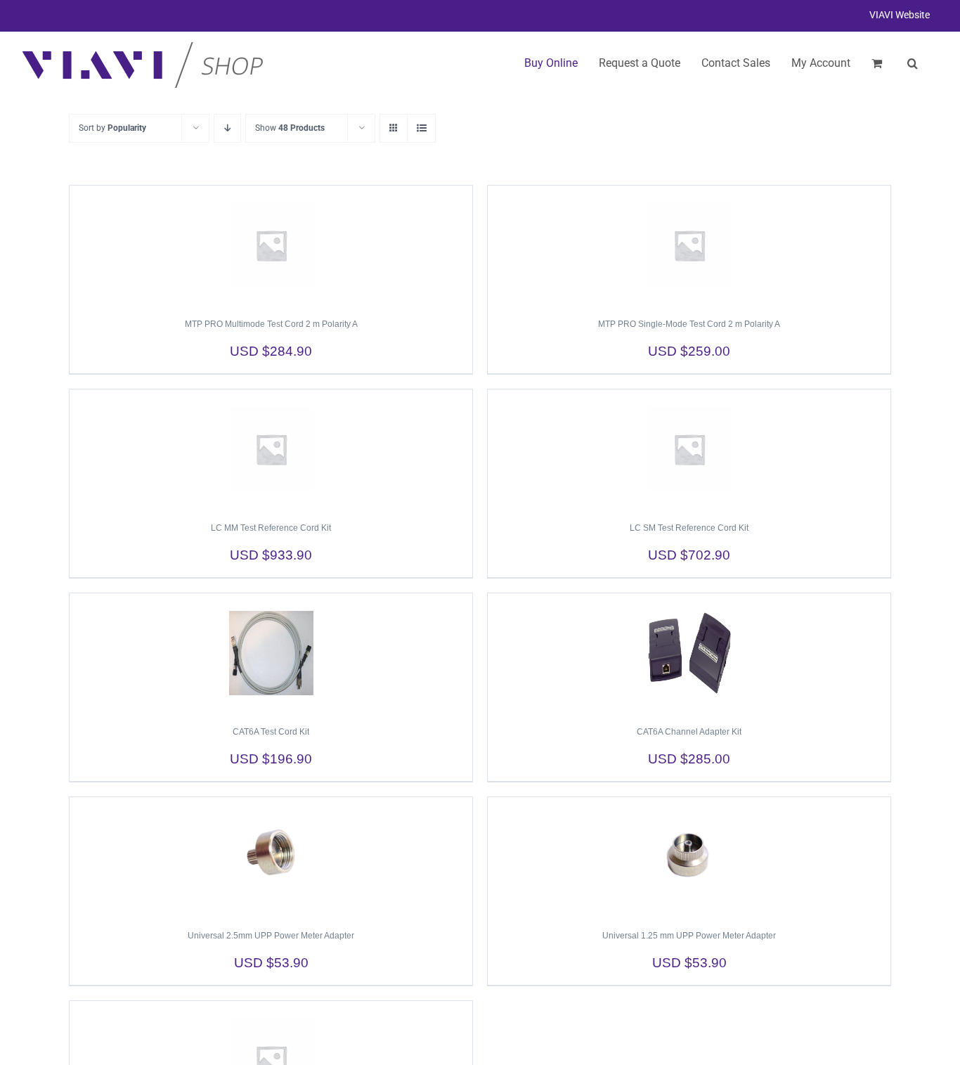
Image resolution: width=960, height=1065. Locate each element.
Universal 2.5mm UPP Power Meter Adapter (271, 936)
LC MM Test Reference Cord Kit (271, 528)
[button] (912, 63)
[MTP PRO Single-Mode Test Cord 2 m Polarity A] (689, 245)
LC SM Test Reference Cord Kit (689, 528)
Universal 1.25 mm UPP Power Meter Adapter (689, 936)
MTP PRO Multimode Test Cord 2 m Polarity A (271, 324)
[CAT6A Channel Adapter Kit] (689, 653)
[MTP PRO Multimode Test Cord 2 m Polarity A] (271, 245)
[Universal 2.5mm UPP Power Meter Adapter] (271, 857)
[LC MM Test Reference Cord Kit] (271, 449)
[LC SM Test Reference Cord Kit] (689, 449)
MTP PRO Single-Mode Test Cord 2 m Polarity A (689, 324)
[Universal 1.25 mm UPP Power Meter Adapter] (689, 857)
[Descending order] (227, 128)
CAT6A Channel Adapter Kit (689, 732)
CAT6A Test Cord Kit (271, 732)
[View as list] (421, 128)
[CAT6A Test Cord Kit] (271, 653)
